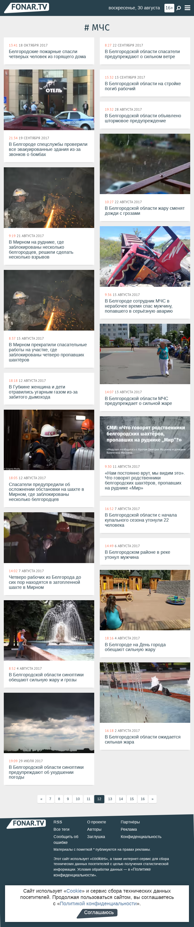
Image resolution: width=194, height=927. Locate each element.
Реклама (129, 829)
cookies (99, 858)
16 (143, 799)
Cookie (74, 891)
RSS (58, 822)
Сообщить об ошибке (66, 839)
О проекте (96, 822)
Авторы (94, 829)
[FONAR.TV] (26, 7)
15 (132, 799)
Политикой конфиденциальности (98, 903)
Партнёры (130, 822)
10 (78, 799)
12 (99, 799)
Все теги (61, 829)
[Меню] (187, 8)
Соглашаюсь (99, 912)
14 (121, 799)
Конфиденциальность (141, 836)
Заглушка (96, 836)
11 (88, 799)
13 (110, 799)
